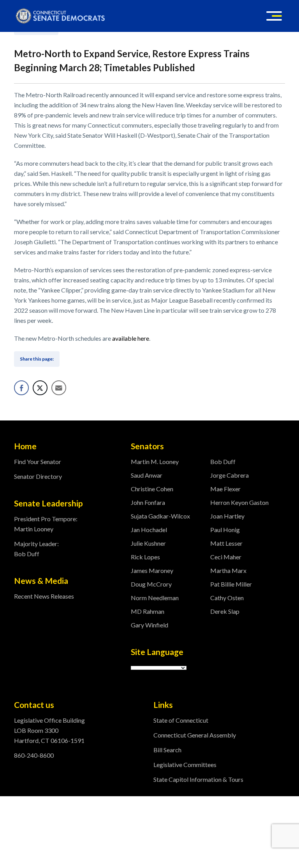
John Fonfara (148, 502)
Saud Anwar (146, 475)
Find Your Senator (37, 461)
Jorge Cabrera (229, 475)
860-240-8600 (34, 755)
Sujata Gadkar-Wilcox (160, 516)
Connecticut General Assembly (194, 735)
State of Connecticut (180, 720)
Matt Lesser (226, 543)
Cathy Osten (227, 597)
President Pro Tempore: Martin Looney (45, 523)
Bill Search (167, 749)
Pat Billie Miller (231, 584)
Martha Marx (228, 570)
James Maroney (152, 570)
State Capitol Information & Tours (198, 779)
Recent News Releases (44, 596)
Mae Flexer (225, 488)
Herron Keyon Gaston (239, 502)
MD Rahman (147, 611)
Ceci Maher (225, 556)
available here (130, 338)
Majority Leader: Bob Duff (36, 548)
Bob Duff (223, 461)
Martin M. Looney (155, 461)
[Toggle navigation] (274, 16)
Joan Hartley (227, 516)
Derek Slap (224, 611)
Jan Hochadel (149, 529)
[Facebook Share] (21, 387)
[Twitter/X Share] (40, 387)
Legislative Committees (184, 764)
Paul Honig (225, 529)
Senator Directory (38, 476)
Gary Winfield (149, 625)
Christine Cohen (152, 488)
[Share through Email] (58, 387)
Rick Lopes (145, 556)
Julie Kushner (148, 543)
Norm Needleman (155, 597)
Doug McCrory (151, 584)
